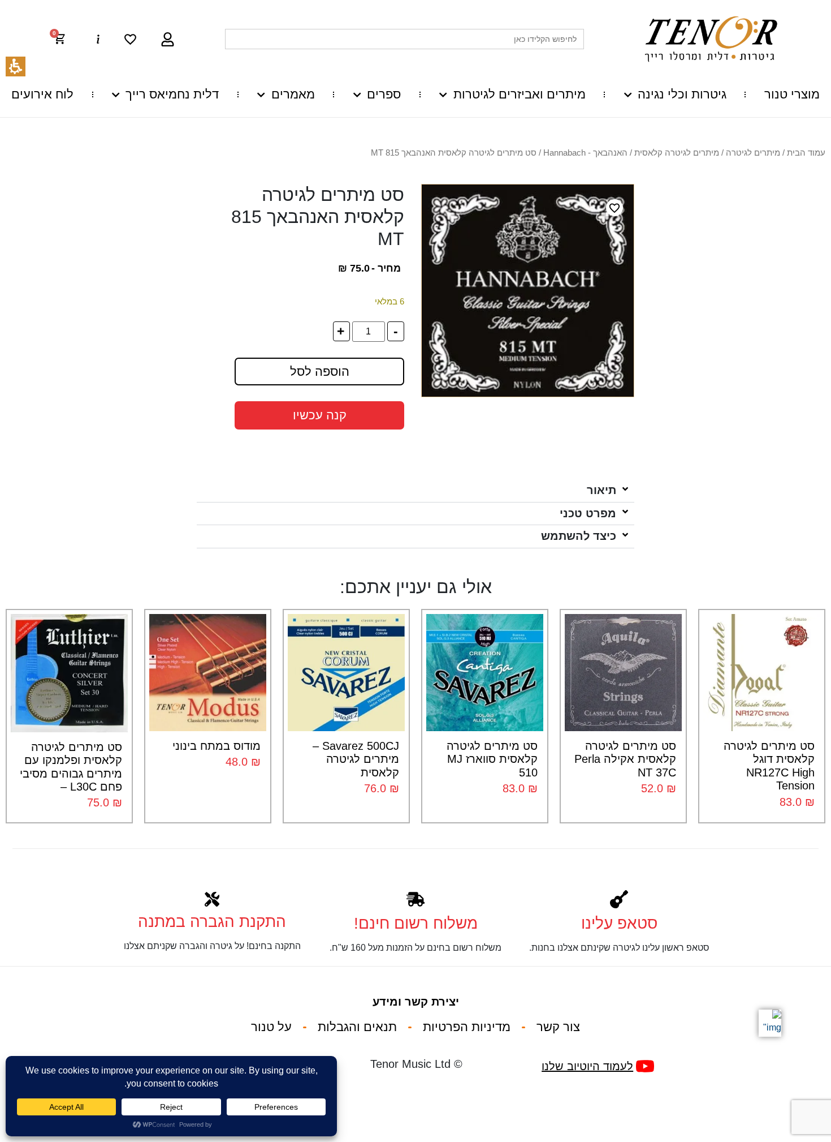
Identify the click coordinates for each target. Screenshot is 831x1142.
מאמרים (292, 94)
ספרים (384, 94)
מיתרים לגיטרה (753, 152)
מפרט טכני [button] (588, 513)
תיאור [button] (601, 490)
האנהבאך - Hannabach (585, 152)
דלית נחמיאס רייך (172, 94)
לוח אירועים (42, 94)
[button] (65, 39)
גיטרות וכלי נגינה (682, 94)
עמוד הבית (806, 152)
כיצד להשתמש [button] (578, 536)
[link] (130, 39)
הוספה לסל (319, 371)
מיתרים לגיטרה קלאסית (676, 152)
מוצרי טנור (792, 94)
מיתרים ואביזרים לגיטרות (519, 94)
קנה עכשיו (320, 415)
